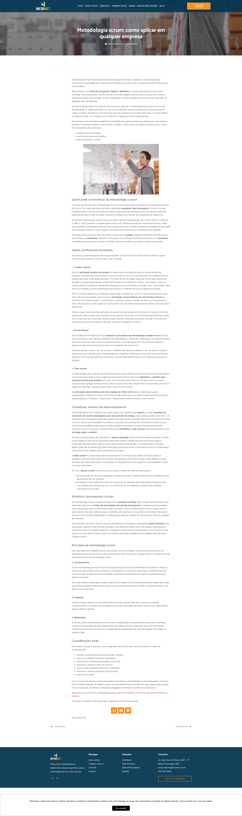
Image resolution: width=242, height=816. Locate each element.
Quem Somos (91, 6)
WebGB (132, 6)
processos (96, 128)
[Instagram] (114, 710)
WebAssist (105, 6)
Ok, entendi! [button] (121, 808)
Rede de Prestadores (147, 6)
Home (80, 6)
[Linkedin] (128, 710)
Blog (162, 6)
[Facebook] (121, 710)
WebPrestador (119, 6)
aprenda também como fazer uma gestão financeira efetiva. (119, 694)
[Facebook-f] (52, 778)
